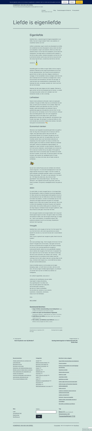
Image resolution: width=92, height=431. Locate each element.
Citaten (37, 368)
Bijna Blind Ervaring (17, 364)
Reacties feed (16, 415)
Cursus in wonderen (62, 363)
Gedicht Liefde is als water (64, 372)
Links (37, 379)
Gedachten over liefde (63, 369)
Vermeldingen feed (17, 413)
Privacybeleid (75, 10)
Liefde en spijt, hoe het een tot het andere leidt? (68, 381)
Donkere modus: (86, 429)
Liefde (61, 330)
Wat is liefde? (33, 300)
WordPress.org (16, 417)
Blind (62, 412)
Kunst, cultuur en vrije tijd (41, 375)
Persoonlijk (38, 382)
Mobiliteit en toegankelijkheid (42, 380)
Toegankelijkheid (67, 416)
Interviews (38, 373)
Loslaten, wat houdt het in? (64, 394)
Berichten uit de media (41, 364)
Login (14, 411)
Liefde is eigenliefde (63, 386)
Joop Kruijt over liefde (63, 376)
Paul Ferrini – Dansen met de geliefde (66, 397)
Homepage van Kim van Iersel (23, 5)
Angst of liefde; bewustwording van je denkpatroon (45, 309)
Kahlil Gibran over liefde (38, 316)
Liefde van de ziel (62, 388)
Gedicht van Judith (62, 374)
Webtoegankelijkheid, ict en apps (43, 386)
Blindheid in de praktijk (41, 366)
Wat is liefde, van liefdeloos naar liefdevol (43, 319)
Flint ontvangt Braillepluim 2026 (20, 379)
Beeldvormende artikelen (41, 362)
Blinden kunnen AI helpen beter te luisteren (22, 369)
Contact (47, 11)
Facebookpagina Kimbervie (64, 10)
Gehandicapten (64, 414)
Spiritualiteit (38, 384)
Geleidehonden (39, 371)
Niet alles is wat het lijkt (18, 366)
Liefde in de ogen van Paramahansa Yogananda (44, 312)
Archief (37, 360)
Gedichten (38, 369)
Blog (55, 10)
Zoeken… (38, 409)
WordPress (76, 425)
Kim (33, 331)
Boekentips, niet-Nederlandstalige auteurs (22, 368)
